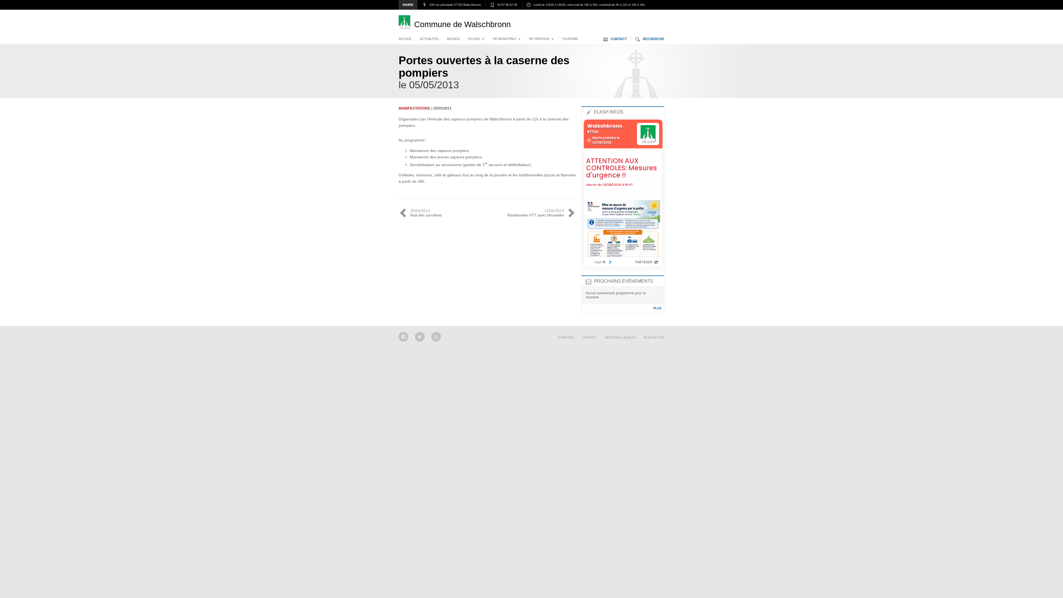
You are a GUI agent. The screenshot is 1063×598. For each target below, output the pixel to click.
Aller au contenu (649, 15)
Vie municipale (504, 38)
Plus (657, 308)
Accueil (405, 38)
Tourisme (570, 38)
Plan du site (654, 337)
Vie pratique (539, 38)
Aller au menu (614, 15)
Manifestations (414, 108)
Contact (619, 39)
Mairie (408, 4)
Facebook (403, 337)
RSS (436, 337)
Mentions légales (620, 337)
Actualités (429, 38)
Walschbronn (462, 24)
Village (474, 38)
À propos (566, 337)
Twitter (420, 337)
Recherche (653, 39)
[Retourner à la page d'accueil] (406, 24)
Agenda (453, 38)
